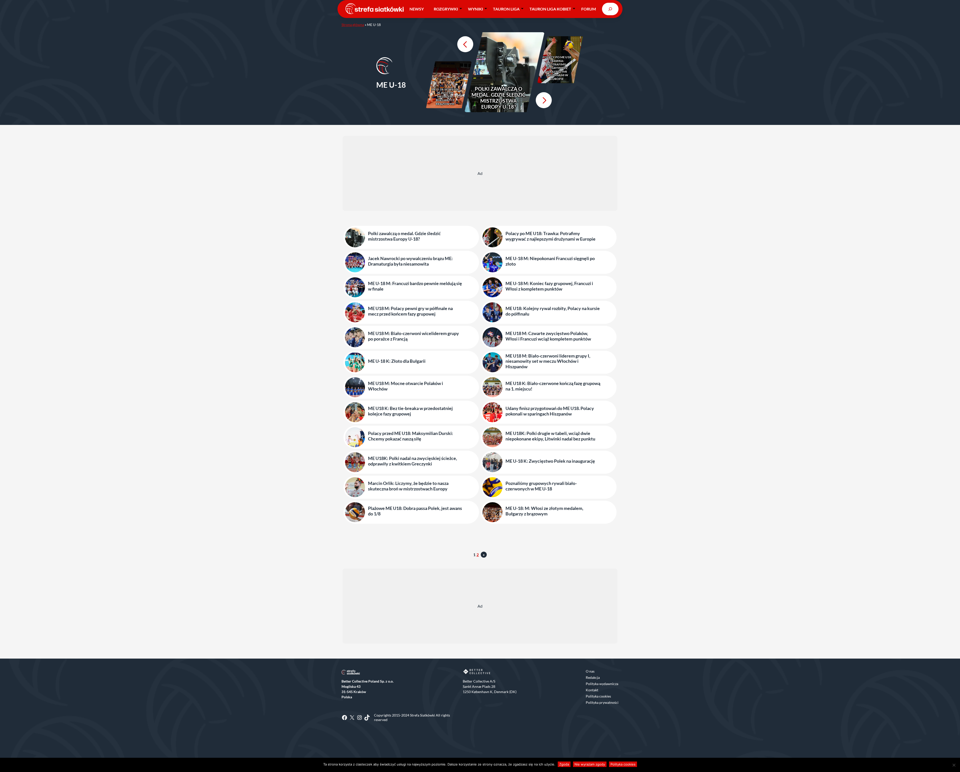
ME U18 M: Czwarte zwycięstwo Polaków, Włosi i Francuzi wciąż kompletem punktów (548, 336)
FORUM (588, 8)
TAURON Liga (506, 8)
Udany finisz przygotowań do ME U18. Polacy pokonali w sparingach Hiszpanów (550, 411)
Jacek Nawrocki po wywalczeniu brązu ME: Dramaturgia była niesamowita (410, 261)
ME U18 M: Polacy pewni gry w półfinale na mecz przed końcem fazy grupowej (410, 311)
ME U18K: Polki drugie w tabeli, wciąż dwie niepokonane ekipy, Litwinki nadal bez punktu (550, 436)
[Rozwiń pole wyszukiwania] (610, 9)
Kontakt (592, 690)
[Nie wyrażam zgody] (953, 765)
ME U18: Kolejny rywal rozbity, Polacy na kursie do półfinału (553, 311)
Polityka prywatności (602, 702)
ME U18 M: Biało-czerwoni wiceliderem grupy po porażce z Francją (413, 336)
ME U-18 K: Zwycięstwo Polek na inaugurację (550, 461)
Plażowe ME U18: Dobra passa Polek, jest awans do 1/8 (415, 511)
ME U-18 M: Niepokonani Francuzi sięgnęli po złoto (550, 261)
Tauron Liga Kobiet (550, 8)
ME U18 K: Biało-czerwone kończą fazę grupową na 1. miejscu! (553, 386)
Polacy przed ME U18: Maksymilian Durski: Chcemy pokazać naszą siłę (410, 436)
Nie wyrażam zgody (589, 764)
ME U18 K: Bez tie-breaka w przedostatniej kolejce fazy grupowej (410, 411)
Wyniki (475, 8)
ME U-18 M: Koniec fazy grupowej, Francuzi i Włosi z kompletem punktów (549, 286)
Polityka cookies (598, 696)
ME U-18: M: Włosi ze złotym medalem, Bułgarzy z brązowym (445, 97)
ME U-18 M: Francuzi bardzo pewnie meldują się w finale (415, 286)
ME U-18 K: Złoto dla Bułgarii (397, 361)
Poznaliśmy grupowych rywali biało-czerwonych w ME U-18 (541, 486)
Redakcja (593, 677)
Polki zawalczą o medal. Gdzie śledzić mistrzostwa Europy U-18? (499, 98)
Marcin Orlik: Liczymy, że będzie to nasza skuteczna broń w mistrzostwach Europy (408, 486)
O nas (590, 671)
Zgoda (564, 764)
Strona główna (353, 24)
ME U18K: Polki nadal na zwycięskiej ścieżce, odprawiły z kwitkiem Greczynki (412, 461)
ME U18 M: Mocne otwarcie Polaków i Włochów (405, 386)
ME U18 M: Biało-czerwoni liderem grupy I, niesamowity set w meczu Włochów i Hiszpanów (548, 361)
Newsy (417, 8)
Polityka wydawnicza (602, 684)
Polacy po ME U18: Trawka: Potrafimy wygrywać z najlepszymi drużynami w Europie (557, 67)
